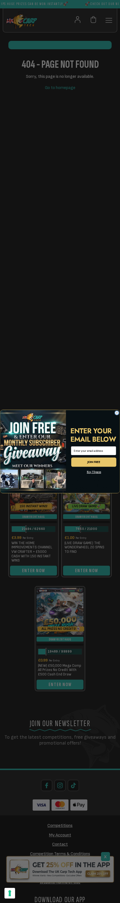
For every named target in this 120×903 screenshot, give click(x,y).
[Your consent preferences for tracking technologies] (9, 893)
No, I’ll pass (94, 472)
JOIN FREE (93, 462)
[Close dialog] (117, 413)
